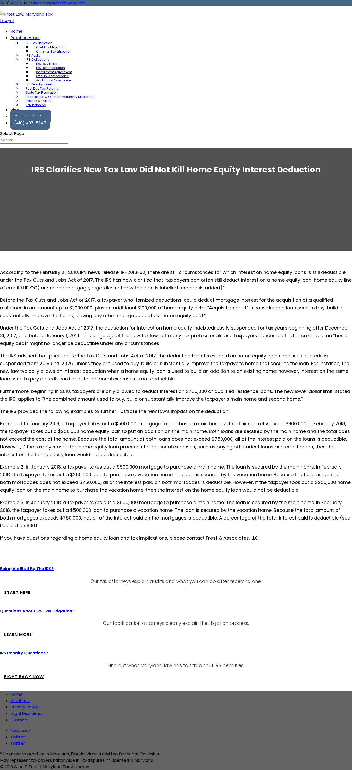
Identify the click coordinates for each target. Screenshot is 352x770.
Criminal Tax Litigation (53, 51)
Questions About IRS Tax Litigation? (37, 611)
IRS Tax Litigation (39, 43)
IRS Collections (37, 59)
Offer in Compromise (52, 76)
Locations (20, 701)
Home (16, 694)
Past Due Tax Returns (42, 88)
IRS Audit (33, 55)
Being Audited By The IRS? (27, 569)
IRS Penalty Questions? (24, 653)
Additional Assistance (53, 80)
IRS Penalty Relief (39, 84)
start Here (17, 592)
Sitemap (18, 720)
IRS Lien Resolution (50, 68)
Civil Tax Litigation (50, 47)
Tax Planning (36, 105)
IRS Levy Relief (46, 64)
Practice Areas (25, 38)
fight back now (24, 677)
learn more (18, 634)
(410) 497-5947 (30, 123)
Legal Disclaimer (26, 713)
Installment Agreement (54, 72)
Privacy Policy (24, 707)
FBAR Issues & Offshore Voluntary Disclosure (60, 96)
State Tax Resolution (42, 92)
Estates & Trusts (38, 101)
